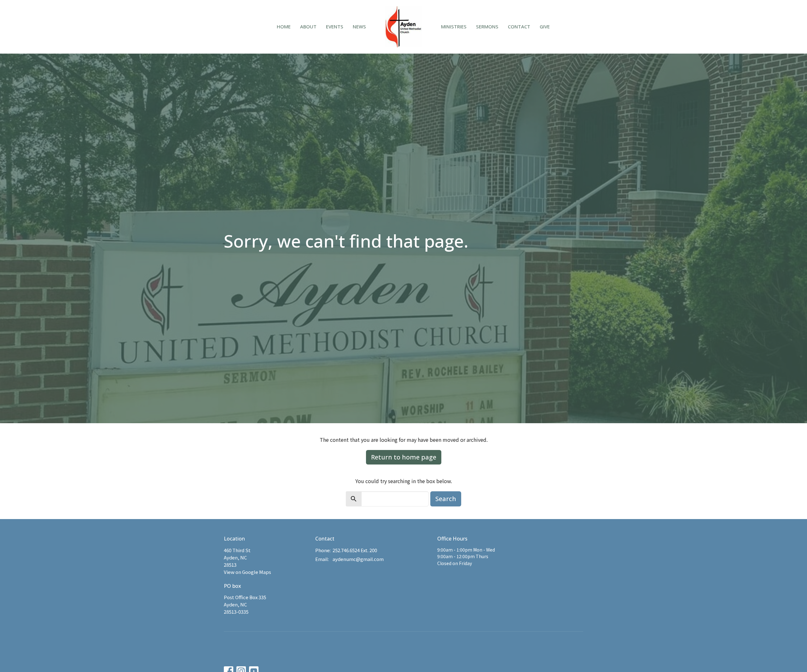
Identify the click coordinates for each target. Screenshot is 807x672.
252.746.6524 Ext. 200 (355, 550)
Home (284, 26)
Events (334, 26)
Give (545, 26)
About (308, 26)
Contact (519, 26)
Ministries (454, 26)
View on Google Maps (247, 572)
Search (445, 498)
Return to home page (403, 457)
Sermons (487, 26)
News (359, 26)
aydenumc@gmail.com (358, 559)
